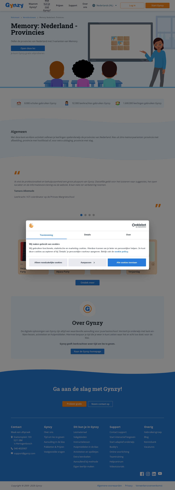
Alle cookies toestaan (127, 262)
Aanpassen (86, 262)
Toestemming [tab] (46, 235)
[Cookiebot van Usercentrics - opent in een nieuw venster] (134, 226)
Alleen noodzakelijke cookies (48, 262)
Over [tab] (128, 234)
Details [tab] (87, 234)
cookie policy (121, 251)
